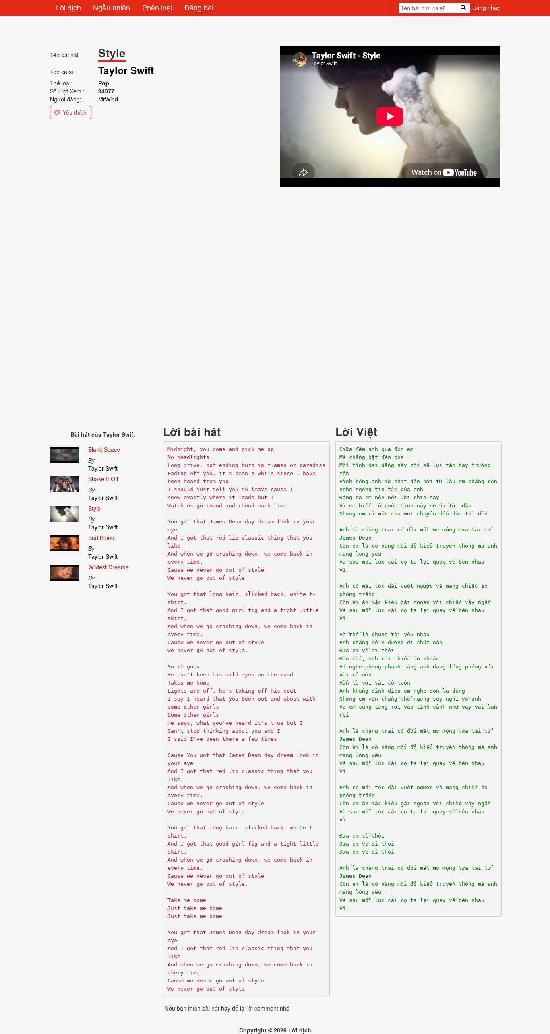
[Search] (396, 10)
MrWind (108, 99)
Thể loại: (61, 83)
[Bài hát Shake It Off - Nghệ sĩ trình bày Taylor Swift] (65, 483)
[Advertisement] (275, 244)
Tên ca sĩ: (62, 72)
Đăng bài (198, 7)
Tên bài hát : (66, 55)
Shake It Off (103, 479)
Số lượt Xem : (67, 91)
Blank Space (104, 449)
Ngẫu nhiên (111, 7)
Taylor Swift (103, 468)
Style (94, 508)
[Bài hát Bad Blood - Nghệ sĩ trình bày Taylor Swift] (65, 542)
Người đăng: (65, 99)
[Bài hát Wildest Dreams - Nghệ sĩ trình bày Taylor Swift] (65, 571)
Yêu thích (75, 112)
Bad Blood (101, 538)
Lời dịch (68, 7)
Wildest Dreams (108, 567)
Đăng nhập (486, 8)
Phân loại (157, 7)
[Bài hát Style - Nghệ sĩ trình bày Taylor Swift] (65, 512)
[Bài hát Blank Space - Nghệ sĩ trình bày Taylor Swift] (65, 453)
